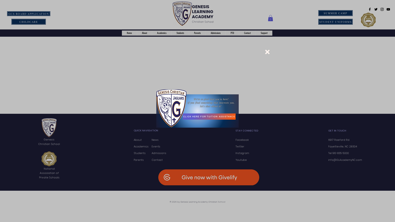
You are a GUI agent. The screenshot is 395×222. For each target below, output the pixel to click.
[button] (267, 52)
